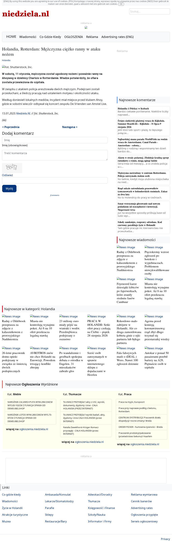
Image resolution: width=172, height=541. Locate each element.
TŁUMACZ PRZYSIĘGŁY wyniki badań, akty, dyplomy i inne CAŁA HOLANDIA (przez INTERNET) (84, 418)
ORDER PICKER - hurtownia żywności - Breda (141, 426)
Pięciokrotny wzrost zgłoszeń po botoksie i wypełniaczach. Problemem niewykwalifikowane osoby (157, 263)
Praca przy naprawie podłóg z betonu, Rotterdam (137, 410)
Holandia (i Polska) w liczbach (133, 108)
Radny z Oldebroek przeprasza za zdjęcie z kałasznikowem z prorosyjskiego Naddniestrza (128, 261)
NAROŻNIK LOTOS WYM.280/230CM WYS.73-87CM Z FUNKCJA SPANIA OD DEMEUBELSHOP (30, 418)
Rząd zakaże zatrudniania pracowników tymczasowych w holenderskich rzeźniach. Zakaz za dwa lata (142, 191)
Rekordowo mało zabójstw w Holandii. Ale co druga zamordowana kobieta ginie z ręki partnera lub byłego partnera (129, 332)
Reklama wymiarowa (144, 494)
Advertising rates (142, 508)
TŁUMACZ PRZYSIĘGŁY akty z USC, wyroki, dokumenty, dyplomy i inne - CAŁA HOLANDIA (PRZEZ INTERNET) (84, 405)
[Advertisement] (143, 75)
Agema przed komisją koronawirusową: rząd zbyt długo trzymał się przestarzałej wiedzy (157, 330)
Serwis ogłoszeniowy (144, 521)
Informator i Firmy (99, 521)
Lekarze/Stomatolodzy (59, 501)
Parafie (49, 508)
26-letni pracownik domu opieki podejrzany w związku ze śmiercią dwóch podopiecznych (14, 362)
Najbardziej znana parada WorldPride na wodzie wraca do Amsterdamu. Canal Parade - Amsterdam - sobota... (142, 142)
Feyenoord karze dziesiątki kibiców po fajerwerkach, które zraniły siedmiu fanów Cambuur (128, 293)
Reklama (92, 37)
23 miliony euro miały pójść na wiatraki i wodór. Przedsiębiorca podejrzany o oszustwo (69, 330)
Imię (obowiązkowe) (15, 145)
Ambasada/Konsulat (58, 494)
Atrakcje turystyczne (15, 515)
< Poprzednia (10, 127)
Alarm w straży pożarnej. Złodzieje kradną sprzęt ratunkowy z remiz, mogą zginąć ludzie (143, 159)
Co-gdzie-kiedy (11, 494)
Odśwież (7, 175)
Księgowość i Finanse (101, 508)
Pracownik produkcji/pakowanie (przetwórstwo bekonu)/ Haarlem (135, 434)
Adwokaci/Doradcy (100, 494)
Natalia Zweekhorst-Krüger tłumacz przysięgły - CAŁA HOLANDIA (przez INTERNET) (80, 430)
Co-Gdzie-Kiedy (50, 37)
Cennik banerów (141, 501)
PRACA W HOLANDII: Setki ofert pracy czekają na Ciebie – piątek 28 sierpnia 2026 (98, 328)
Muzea (6, 521)
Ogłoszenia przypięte (144, 515)
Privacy (165, 539)
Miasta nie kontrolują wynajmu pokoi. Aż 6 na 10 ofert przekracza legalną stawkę (157, 291)
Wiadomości (27, 37)
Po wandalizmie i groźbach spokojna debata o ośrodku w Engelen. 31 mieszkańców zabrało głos (71, 362)
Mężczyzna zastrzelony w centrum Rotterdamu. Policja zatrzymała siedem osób (142, 174)
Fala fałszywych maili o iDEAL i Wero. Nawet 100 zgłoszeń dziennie (127, 358)
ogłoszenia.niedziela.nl (33, 429)
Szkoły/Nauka (96, 515)
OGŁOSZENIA (73, 37)
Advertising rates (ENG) (117, 37)
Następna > (69, 127)
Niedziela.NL (23, 113)
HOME (11, 36)
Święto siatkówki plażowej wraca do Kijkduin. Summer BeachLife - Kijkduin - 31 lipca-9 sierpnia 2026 (141, 124)
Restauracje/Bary (56, 521)
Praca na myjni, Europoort (132, 401)
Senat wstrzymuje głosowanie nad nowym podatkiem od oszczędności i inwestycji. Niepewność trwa (139, 207)
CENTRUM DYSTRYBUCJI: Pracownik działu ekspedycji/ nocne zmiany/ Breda (140, 419)
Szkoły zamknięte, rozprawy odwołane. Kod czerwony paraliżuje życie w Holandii (140, 223)
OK (121, 4)
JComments (54, 195)
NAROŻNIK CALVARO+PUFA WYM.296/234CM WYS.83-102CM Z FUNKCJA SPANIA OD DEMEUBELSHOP (30, 405)
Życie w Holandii (12, 508)
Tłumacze (94, 501)
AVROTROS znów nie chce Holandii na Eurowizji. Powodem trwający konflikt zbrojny (42, 360)
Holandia (6, 60)
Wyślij (9, 188)
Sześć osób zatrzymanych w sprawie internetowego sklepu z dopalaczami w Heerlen (97, 364)
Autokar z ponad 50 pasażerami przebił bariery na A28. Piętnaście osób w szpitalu (157, 360)
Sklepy (49, 515)
